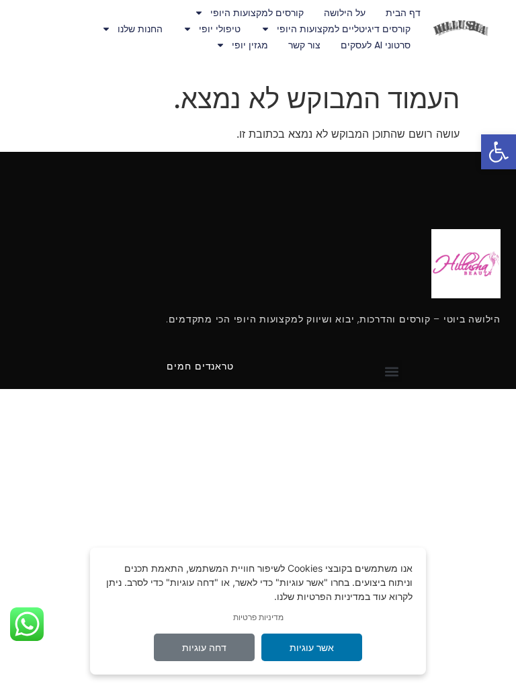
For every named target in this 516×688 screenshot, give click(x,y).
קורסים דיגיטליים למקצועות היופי (344, 29)
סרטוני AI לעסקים (376, 45)
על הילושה (345, 12)
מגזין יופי (250, 45)
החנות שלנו (140, 29)
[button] (498, 151)
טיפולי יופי (220, 29)
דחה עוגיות (204, 647)
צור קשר (304, 45)
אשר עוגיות (312, 647)
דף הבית (403, 12)
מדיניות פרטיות (258, 617)
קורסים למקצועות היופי (257, 12)
